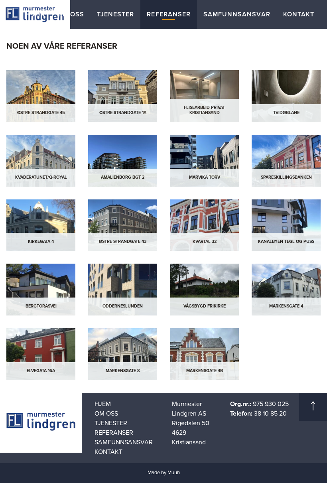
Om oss (70, 14)
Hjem (35, 14)
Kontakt (298, 14)
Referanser (169, 14)
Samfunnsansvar (236, 14)
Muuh (173, 472)
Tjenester (115, 14)
